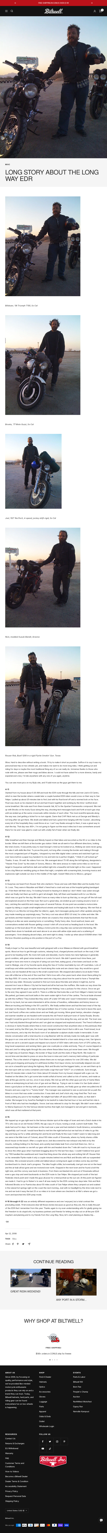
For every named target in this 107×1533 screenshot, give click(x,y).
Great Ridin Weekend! (25, 1291)
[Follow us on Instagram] (57, 1441)
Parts (41, 1406)
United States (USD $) (15, 1510)
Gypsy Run (78, 1406)
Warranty (9, 1453)
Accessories (44, 1391)
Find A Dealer (45, 1377)
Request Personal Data (15, 1496)
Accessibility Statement (15, 1486)
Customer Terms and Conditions (14, 1465)
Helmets (43, 1382)
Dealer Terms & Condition (16, 1481)
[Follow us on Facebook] (42, 1441)
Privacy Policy (11, 1491)
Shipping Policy (12, 1501)
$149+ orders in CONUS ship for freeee (53, 1353)
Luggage (43, 1401)
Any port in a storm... (71, 1300)
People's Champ (80, 1391)
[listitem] (13, 1244)
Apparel (42, 1411)
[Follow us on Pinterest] (64, 1441)
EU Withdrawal (11, 1448)
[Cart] (100, 11)
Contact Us (10, 1438)
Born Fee (77, 1387)
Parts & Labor (79, 1377)
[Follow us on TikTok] (50, 1448)
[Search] (12, 11)
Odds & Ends (45, 1416)
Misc (7, 164)
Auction (76, 1396)
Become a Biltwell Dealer (16, 1476)
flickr (34, 782)
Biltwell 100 (78, 1382)
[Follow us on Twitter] (50, 1441)
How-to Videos (12, 1471)
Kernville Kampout (81, 1411)
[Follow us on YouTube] (42, 1448)
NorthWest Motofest (82, 1401)
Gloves (42, 1396)
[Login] (95, 11)
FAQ (7, 1458)
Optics (42, 1387)
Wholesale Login (46, 1426)
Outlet (41, 1421)
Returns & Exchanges (14, 1443)
